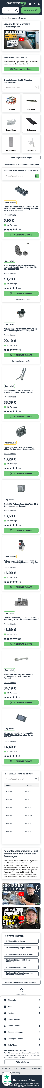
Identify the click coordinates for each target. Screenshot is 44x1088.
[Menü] (3, 4)
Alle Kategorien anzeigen (21, 157)
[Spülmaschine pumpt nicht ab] (21, 918)
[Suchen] (16, 10)
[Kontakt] (39, 1013)
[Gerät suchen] (36, 779)
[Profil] (39, 3)
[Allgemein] (39, 1000)
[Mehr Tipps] (39, 1045)
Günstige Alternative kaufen (21, 299)
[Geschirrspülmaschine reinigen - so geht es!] (21, 894)
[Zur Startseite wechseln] (16, 4)
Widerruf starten (22, 1062)
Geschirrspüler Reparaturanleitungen (21, 982)
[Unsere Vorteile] (39, 1019)
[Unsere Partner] (39, 1025)
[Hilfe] (39, 1006)
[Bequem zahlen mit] (39, 1032)
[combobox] (8, 10)
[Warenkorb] (34, 3)
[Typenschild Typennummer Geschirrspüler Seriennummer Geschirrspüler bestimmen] (21, 39)
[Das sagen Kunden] (39, 1038)
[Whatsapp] (30, 3)
